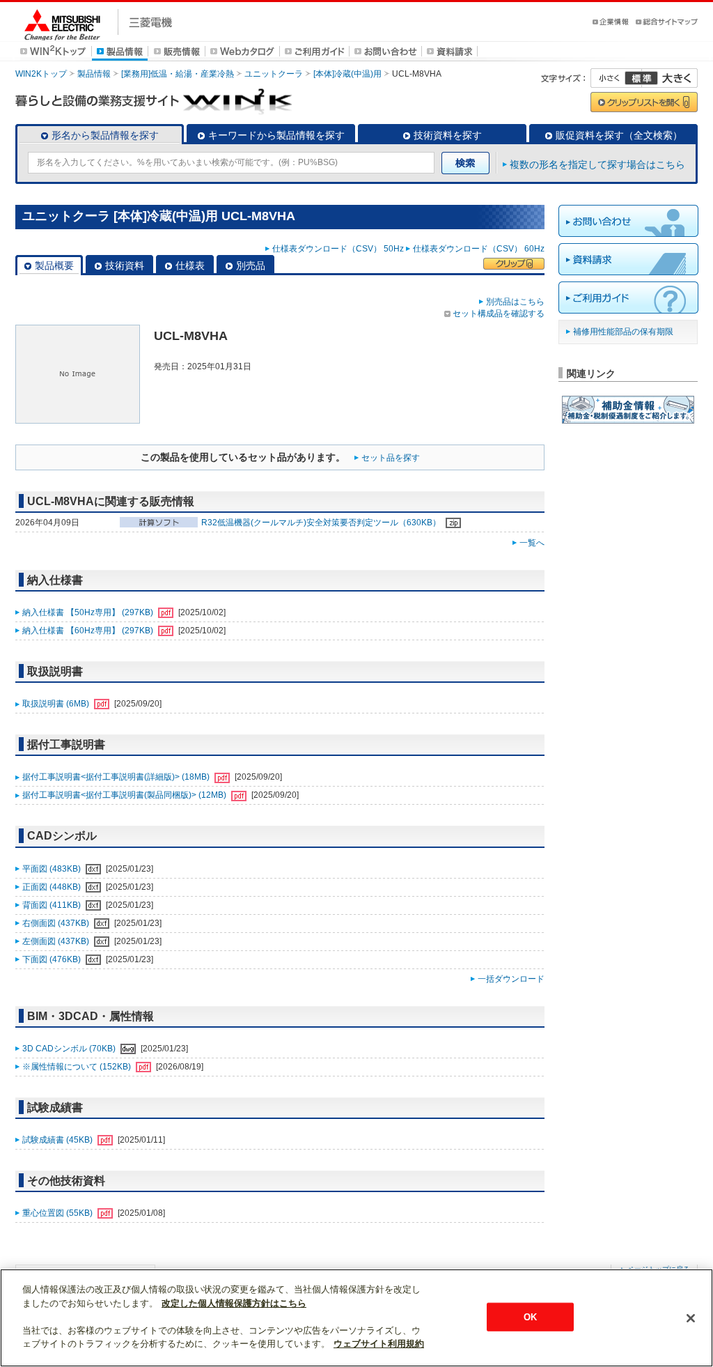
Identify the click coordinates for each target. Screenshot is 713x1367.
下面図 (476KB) (52, 959)
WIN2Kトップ (41, 74)
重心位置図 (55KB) (58, 1213)
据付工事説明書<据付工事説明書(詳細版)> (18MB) (117, 777)
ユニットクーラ (273, 74)
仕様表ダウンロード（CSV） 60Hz (478, 249)
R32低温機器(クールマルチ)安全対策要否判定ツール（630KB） (322, 522)
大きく (670, 78)
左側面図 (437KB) (56, 941)
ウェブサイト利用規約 (379, 1343)
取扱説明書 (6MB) (56, 704)
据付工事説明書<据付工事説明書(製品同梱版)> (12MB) (125, 795)
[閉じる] (690, 1318)
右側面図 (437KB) (56, 923)
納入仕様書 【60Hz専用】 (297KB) (88, 630)
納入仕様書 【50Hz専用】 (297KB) (88, 612)
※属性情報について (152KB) (77, 1067)
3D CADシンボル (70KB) (70, 1048)
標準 (641, 78)
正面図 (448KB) (52, 887)
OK (530, 1316)
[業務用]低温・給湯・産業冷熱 (177, 74)
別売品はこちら (515, 302)
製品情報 (94, 74)
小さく (616, 78)
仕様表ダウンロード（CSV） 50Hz (338, 249)
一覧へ (531, 543)
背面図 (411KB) (52, 905)
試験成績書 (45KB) (58, 1140)
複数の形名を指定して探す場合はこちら (597, 164)
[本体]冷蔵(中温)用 (347, 74)
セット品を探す (390, 458)
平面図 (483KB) (52, 869)
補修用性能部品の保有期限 (623, 332)
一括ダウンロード (511, 979)
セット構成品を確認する (498, 313)
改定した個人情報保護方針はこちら (234, 1303)
